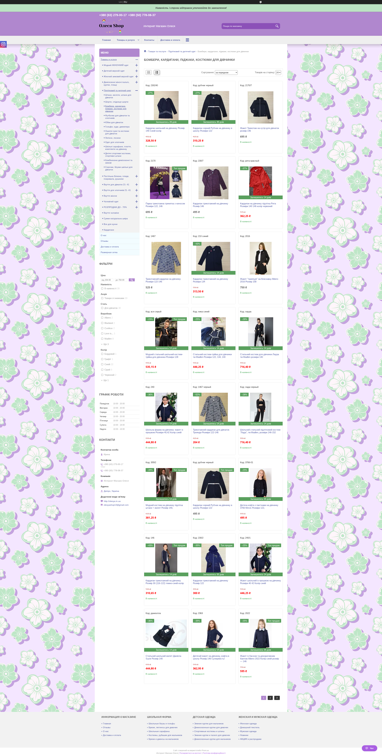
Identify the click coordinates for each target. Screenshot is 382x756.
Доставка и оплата (170, 40)
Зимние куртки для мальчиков (208, 723)
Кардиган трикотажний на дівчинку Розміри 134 (210, 280)
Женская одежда (248, 723)
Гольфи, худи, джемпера (117, 126)
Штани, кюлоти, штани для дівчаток (118, 96)
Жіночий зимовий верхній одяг (119, 76)
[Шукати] (277, 26)
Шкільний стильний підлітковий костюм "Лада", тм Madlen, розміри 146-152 (260, 431)
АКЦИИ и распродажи (250, 739)
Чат (372, 748)
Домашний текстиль (249, 727)
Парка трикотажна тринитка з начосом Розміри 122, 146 (165, 204)
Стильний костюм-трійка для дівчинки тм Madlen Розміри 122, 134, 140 (212, 355)
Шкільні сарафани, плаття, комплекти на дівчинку (118, 147)
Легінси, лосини (113, 138)
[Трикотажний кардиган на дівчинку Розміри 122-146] (166, 258)
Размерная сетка (109, 252)
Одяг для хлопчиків (114, 142)
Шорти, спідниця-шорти (116, 102)
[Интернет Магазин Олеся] (111, 26)
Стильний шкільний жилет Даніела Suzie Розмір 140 (163, 657)
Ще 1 (106, 380)
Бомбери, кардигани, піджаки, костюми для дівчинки (115, 108)
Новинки (244, 735)
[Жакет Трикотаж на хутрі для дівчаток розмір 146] (260, 107)
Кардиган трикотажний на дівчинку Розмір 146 (210, 204)
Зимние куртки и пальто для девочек (212, 735)
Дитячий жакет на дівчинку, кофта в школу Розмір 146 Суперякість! (211, 657)
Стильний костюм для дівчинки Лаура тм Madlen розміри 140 (259, 355)
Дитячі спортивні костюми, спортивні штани (118, 154)
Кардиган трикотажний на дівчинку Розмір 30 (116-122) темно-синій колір (165, 581)
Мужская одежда (248, 731)
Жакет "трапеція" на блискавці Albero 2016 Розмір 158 (259, 280)
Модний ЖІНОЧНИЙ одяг (116, 65)
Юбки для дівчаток (114, 122)
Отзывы (104, 241)
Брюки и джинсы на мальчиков (163, 739)
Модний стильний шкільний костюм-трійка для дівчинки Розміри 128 (164, 355)
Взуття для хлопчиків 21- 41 (117, 190)
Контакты (149, 40)
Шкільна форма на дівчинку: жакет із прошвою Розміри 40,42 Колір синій (164, 431)
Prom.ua (205, 750)
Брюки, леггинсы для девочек (163, 727)
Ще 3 (106, 344)
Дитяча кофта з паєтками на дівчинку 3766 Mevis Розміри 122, (259, 506)
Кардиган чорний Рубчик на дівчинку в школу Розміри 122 (212, 129)
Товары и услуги (126, 40)
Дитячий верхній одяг (114, 71)
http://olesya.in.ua (112, 501)
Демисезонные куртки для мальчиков (212, 739)
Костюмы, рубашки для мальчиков (165, 735)
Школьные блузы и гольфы (162, 723)
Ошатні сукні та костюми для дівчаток (117, 132)
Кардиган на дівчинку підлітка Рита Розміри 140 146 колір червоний (258, 204)
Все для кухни (110, 224)
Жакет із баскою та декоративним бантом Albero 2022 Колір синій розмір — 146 (259, 659)
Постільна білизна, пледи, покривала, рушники (116, 177)
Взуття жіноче (110, 196)
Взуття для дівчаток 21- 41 (116, 184)
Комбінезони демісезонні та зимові (118, 161)
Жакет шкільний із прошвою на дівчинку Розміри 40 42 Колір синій (260, 581)
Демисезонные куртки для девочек (211, 727)
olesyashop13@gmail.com (116, 505)
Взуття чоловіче (111, 213)
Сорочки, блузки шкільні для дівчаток (119, 168)
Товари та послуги (157, 51)
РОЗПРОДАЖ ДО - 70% (115, 207)
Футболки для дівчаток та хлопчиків (117, 116)
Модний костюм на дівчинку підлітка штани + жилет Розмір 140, (164, 506)
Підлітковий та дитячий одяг (182, 51)
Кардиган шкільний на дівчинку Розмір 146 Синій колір (165, 129)
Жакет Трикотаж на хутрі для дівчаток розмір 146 (259, 129)
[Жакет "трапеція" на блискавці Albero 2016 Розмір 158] (260, 258)
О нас (103, 235)
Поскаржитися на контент (190, 753)
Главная (106, 40)
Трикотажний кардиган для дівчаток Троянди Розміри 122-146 (211, 431)
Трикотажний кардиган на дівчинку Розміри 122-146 (163, 280)
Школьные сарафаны (159, 731)
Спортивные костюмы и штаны (209, 731)
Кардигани (109, 230)
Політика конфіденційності (214, 753)
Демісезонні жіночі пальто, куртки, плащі (116, 83)
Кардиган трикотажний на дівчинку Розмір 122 (210, 581)
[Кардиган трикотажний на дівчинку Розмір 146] (213, 182)
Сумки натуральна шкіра (116, 218)
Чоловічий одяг (111, 201)
